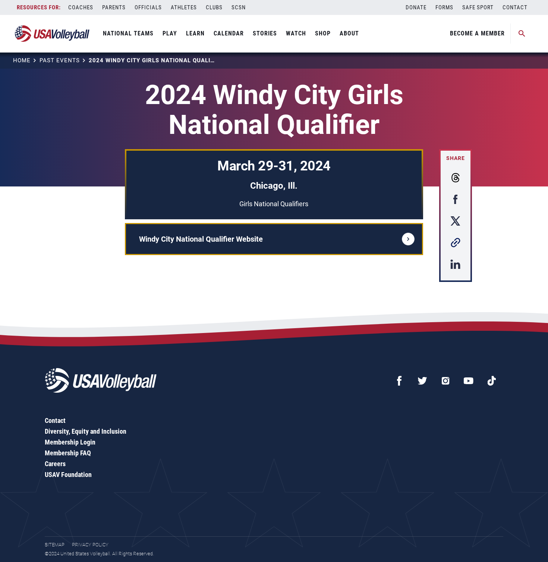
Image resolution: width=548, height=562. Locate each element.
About (349, 33)
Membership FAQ (68, 453)
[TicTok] (491, 380)
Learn (195, 33)
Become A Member (477, 33)
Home (22, 60)
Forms (444, 7)
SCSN (239, 7)
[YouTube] (468, 380)
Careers (55, 464)
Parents (114, 7)
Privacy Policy (90, 544)
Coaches (80, 7)
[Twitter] (422, 380)
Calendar (229, 33)
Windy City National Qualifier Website (201, 239)
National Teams (128, 33)
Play (170, 33)
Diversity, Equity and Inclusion (85, 431)
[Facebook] (399, 380)
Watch (296, 33)
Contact (515, 7)
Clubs (214, 7)
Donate (416, 7)
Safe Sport (478, 7)
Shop (323, 33)
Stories (265, 33)
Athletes (184, 7)
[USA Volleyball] (52, 33)
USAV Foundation (68, 474)
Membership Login (70, 442)
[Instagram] (445, 380)
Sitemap (54, 544)
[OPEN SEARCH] (522, 33)
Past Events (60, 60)
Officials (148, 7)
